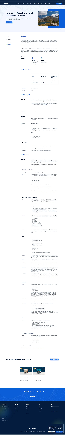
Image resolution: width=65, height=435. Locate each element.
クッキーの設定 (51, 431)
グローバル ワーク (4, 422)
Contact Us (8, 22)
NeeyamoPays (3, 418)
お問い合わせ (59, 3)
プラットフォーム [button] (17, 3)
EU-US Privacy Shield (39, 431)
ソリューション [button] (24, 3)
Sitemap (44, 431)
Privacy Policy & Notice (32, 431)
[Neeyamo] (6, 3)
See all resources (53, 359)
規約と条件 (21, 431)
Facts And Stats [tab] (9, 39)
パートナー (48, 3)
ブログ (15, 408)
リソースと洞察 (35, 3)
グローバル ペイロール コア (5, 406)
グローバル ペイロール (4, 420)
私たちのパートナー (28, 408)
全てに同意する (59, 431)
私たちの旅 (27, 406)
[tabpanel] (25, 375)
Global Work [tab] (9, 44)
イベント (45, 3)
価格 (39, 406)
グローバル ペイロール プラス (5, 408)
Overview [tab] (8, 36)
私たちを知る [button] (40, 3)
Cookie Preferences (26, 431)
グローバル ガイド (29, 3)
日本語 (52, 406)
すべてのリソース (16, 406)
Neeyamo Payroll (45, 104)
